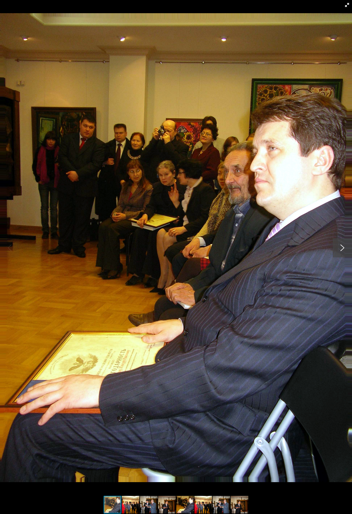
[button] (347, 5)
